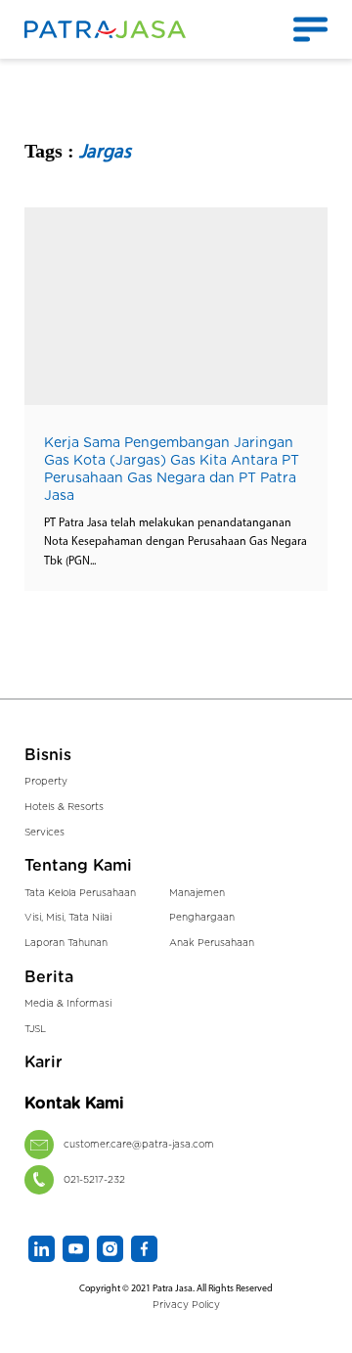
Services (44, 832)
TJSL (35, 1029)
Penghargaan (202, 918)
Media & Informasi (67, 1004)
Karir (43, 1062)
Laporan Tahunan (66, 943)
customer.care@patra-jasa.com (139, 1145)
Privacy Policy (186, 1305)
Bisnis (47, 755)
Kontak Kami (74, 1103)
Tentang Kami (78, 866)
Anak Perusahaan (211, 943)
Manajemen (197, 893)
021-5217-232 (94, 1180)
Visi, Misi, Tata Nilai (67, 918)
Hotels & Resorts (64, 807)
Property (45, 782)
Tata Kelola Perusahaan (80, 893)
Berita (48, 977)
